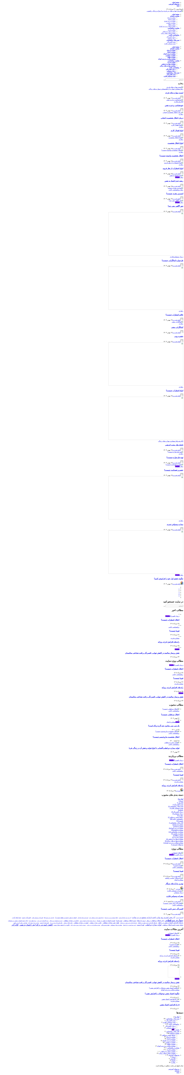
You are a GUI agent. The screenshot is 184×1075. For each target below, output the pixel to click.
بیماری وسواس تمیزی (175, 524)
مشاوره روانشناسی (173, 28)
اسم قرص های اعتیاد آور (83, 917)
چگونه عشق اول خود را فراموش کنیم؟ (168, 579)
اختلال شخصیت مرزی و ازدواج (111, 917)
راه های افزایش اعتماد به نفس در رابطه (170, 923)
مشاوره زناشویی (171, 23)
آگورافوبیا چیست (179, 917)
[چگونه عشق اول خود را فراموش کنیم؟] (145, 573)
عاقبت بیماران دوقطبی (95, 923)
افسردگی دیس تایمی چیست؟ (172, 909)
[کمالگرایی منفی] (177, 322)
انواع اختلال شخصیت (175, 143)
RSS (178, 6)
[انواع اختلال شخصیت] (176, 137)
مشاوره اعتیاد (172, 19)
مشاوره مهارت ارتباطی (169, 31)
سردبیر (178, 791)
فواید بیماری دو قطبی (153, 925)
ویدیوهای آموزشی (174, 4)
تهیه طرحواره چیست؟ (174, 457)
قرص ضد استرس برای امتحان (129, 925)
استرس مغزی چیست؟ (174, 194)
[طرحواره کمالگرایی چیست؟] (145, 255)
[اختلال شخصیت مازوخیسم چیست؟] (167, 731)
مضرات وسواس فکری (174, 896)
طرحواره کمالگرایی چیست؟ (172, 260)
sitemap (177, 1071)
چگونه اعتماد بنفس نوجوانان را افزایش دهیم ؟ (162, 994)
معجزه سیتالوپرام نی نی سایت (93, 925)
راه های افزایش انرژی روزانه (168, 642)
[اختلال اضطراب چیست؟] (177, 853)
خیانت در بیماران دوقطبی (71, 920)
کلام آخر (15, 925)
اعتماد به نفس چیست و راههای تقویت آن (66, 917)
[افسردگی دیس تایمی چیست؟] (173, 903)
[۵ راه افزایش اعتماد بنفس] (170, 999)
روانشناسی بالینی (174, 35)
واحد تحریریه (176, 98)
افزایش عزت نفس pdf (49, 917)
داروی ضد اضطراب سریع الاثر (55, 920)
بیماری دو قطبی (174, 920)
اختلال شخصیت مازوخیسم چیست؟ (166, 737)
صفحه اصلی (175, 2)
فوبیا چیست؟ (174, 631)
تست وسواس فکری (170, 43)
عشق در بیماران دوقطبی (81, 923)
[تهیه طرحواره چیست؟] (175, 452)
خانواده (173, 1060)
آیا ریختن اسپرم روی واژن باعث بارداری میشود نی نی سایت (153, 917)
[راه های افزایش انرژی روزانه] (169, 955)
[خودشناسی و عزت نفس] (174, 100)
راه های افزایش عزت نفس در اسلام (147, 923)
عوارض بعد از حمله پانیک (33, 922)
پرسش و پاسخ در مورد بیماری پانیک (78, 925)
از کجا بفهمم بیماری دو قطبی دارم (96, 917)
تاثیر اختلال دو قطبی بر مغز (155, 920)
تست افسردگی (171, 42)
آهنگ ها (177, 1017)
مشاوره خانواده (174, 16)
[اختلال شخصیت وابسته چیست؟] (172, 150)
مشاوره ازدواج (171, 17)
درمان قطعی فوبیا (32, 920)
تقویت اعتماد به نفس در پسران (106, 920)
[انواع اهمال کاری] (177, 125)
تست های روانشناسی (172, 40)
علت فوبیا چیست (44, 923)
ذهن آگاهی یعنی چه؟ (175, 206)
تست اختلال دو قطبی (129, 920)
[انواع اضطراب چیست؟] (145, 385)
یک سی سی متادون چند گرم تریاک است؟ (163, 726)
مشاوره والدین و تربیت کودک (167, 26)
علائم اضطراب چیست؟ (174, 315)
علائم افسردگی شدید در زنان (56, 922)
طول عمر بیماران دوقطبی (110, 923)
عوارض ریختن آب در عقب (20, 923)
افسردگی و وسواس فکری (37, 917)
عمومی (177, 177)
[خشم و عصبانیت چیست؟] (174, 464)
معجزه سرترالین (105, 925)
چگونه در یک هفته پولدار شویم (62, 925)
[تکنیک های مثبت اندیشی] (145, 439)
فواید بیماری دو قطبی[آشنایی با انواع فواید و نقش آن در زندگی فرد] (154, 748)
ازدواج (174, 1057)
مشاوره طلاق (172, 24)
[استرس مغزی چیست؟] (175, 188)
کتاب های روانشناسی (172, 1031)
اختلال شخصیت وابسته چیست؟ (171, 156)
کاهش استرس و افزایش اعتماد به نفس (36, 925)
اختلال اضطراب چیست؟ (170, 620)
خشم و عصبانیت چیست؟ (173, 470)
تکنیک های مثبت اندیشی (174, 445)
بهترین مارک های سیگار (174, 884)
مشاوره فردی (172, 30)
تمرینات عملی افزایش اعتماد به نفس (88, 920)
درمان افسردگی (171, 36)
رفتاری (181, 89)
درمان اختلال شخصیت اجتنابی (172, 118)
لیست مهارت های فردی (174, 93)
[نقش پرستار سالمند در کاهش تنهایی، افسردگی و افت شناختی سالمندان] (173, 977)
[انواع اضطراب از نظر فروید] (173, 163)
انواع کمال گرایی (16, 917)
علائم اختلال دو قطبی (68, 922)
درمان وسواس (171, 38)
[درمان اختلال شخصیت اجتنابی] (173, 112)
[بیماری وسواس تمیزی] (145, 519)
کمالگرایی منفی (177, 327)
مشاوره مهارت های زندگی (168, 33)
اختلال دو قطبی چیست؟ (170, 715)
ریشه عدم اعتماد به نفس (174, 181)
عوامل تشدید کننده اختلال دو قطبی (172, 925)
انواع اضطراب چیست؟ (174, 391)
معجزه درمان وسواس (116, 925)
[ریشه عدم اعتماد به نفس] (176, 175)
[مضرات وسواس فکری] (175, 891)
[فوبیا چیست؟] (178, 865)
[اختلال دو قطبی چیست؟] (170, 709)
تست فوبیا (119, 920)
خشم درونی (178, 336)
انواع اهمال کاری (177, 130)
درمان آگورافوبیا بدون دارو (43, 920)
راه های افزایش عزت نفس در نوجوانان (128, 922)
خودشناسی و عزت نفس (174, 105)
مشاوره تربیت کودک (170, 21)
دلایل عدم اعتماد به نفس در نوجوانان (18, 920)
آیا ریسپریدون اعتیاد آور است (125, 917)
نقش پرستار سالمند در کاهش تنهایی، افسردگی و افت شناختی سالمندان (152, 653)
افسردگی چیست (26, 917)
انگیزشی (181, 101)
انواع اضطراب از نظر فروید (173, 168)
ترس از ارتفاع (141, 920)
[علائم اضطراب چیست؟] (145, 309)
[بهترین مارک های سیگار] (174, 878)
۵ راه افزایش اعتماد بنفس (169, 1005)
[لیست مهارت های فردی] (174, 87)
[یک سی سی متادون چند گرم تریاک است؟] (178, 720)
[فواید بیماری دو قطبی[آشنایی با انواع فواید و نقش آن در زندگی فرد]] (171, 742)
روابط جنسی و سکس (169, 1035)
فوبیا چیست (140, 925)
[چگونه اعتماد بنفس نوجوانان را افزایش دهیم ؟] (164, 988)
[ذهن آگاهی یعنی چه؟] (176, 200)
